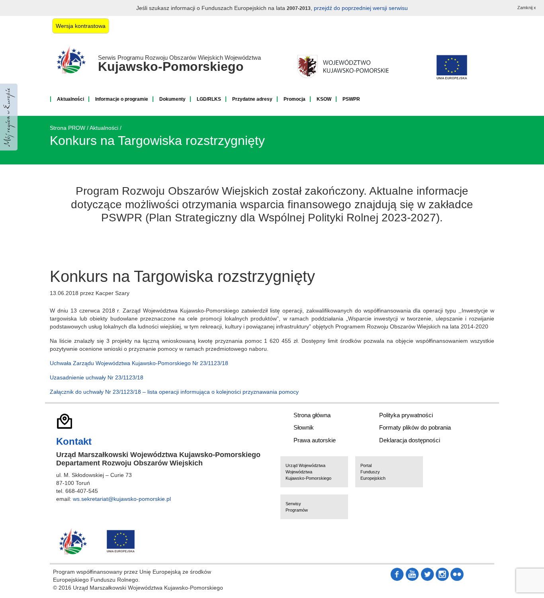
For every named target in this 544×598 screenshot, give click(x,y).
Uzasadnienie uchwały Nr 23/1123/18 (96, 377)
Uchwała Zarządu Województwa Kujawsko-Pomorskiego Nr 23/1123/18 (139, 363)
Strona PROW (67, 128)
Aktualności (70, 99)
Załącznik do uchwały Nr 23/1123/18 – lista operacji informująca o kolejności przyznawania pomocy (174, 392)
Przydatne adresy (252, 99)
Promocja (294, 99)
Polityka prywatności (406, 415)
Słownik (304, 427)
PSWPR (351, 99)
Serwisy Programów (297, 506)
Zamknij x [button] (526, 7)
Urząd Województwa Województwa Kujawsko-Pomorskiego (308, 472)
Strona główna (312, 415)
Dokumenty (172, 99)
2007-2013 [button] (299, 8)
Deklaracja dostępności (409, 440)
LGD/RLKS (209, 99)
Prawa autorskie (315, 440)
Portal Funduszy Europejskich (372, 472)
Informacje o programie (121, 99)
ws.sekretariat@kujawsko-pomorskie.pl (122, 499)
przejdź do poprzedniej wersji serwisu (361, 8)
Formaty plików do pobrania (415, 427)
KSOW (324, 99)
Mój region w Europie (9, 117)
